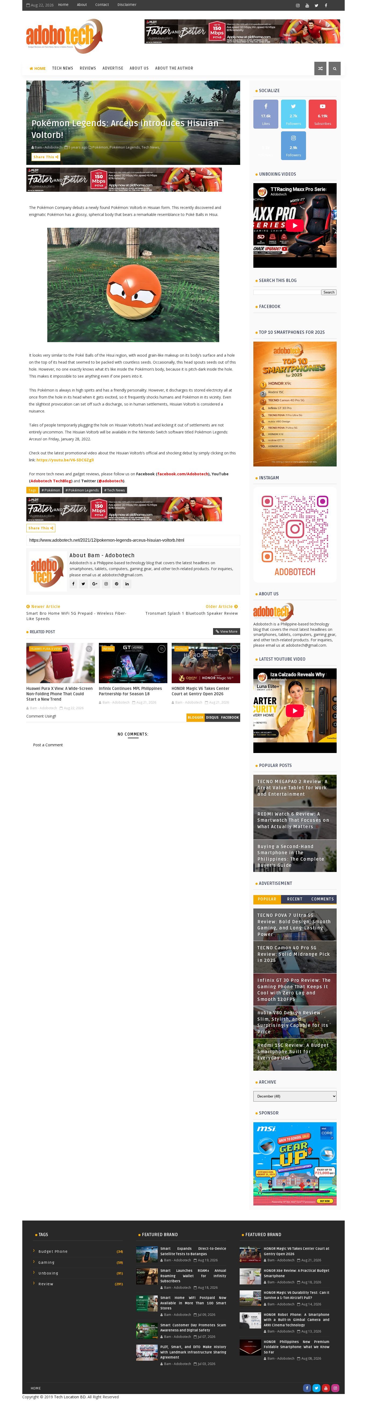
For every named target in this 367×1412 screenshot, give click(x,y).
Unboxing (48, 1273)
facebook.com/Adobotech (182, 473)
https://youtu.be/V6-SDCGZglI (65, 459)
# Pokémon (51, 490)
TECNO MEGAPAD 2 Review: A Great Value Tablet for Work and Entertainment (292, 788)
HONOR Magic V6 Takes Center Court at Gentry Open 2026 (200, 691)
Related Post (42, 631)
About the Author (174, 68)
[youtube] (307, 5)
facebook (230, 717)
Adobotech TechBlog (51, 480)
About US (139, 68)
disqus (212, 717)
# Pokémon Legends (82, 490)
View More (229, 631)
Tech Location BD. (70, 1396)
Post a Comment (48, 744)
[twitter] (316, 5)
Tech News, (151, 147)
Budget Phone (53, 1251)
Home (63, 4)
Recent (295, 899)
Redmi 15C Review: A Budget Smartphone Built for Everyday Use (293, 1052)
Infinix (108, 649)
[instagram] (298, 5)
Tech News (62, 68)
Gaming (46, 1262)
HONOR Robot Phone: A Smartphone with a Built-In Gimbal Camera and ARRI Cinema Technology (296, 1320)
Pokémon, (100, 147)
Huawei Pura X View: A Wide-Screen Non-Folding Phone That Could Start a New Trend (59, 694)
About (82, 4)
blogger (195, 717)
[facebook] (326, 5)
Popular (267, 899)
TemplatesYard (171, 1406)
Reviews (88, 68)
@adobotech (111, 480)
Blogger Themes (226, 1406)
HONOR (181, 649)
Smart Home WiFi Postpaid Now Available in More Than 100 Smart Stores (193, 1303)
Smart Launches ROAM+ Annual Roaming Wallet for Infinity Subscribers (193, 1276)
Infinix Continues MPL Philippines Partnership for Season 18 (130, 691)
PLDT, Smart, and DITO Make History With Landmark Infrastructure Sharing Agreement (193, 1352)
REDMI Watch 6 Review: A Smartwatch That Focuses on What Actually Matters (293, 821)
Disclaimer (126, 4)
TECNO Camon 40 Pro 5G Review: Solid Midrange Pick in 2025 (293, 954)
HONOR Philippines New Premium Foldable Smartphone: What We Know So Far (296, 1347)
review (45, 1284)
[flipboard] (335, 5)
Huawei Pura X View (46, 649)
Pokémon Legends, (125, 147)
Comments (322, 899)
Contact (102, 4)
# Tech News (114, 490)
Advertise (113, 68)
